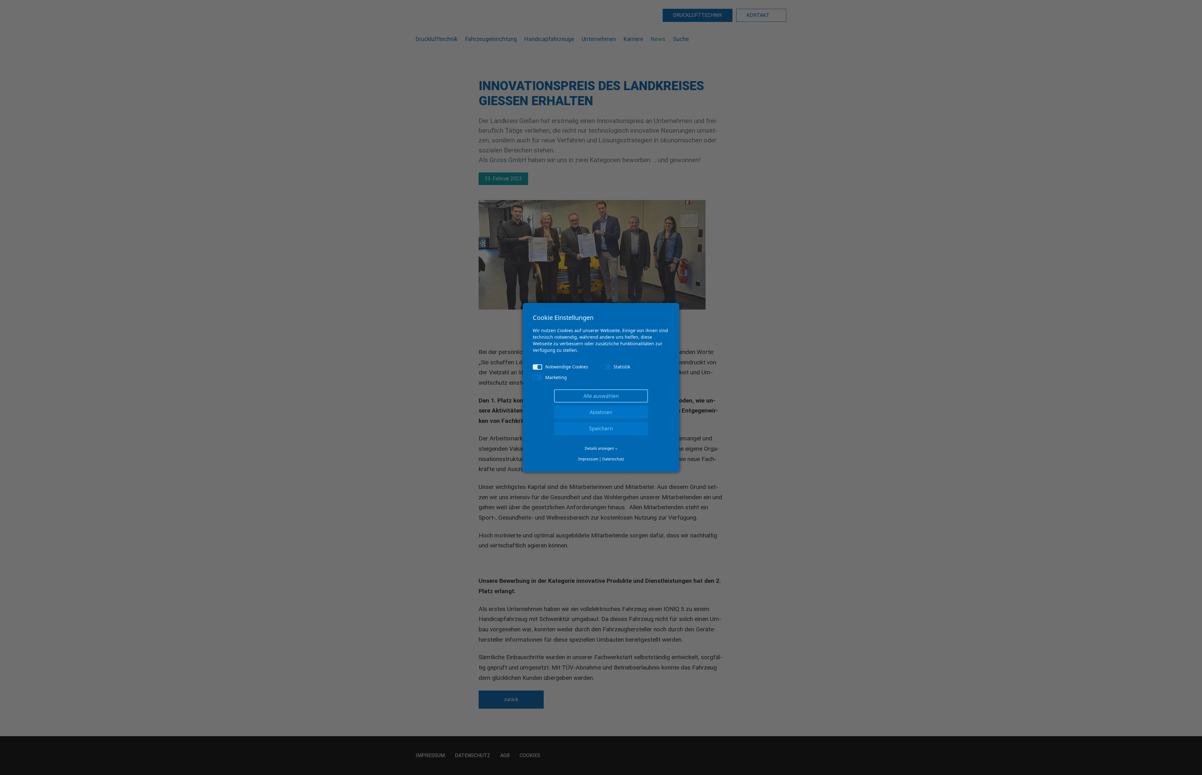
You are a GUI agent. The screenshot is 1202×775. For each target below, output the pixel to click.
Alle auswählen (601, 396)
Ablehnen (601, 412)
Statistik (622, 367)
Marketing (556, 377)
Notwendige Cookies (566, 367)
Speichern (601, 428)
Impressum (588, 459)
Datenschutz (613, 459)
